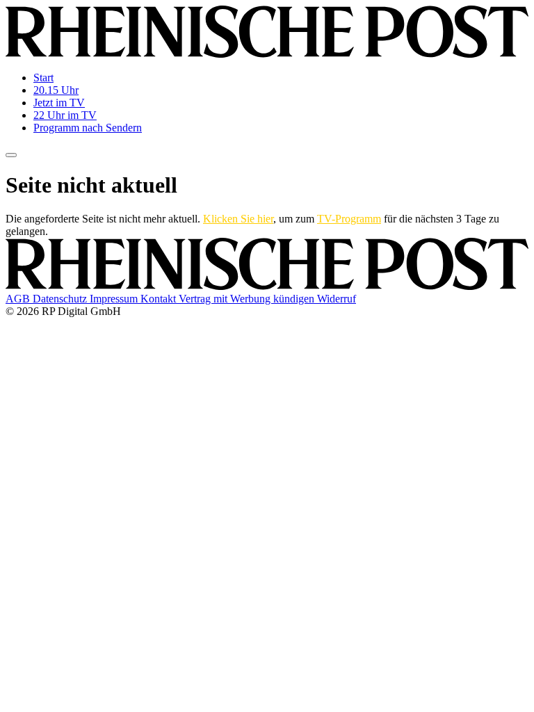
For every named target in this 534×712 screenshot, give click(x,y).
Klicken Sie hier (238, 219)
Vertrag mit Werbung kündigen (248, 299)
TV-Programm (349, 219)
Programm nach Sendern (87, 128)
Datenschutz (61, 299)
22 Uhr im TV (65, 115)
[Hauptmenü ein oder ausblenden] (11, 155)
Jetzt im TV (59, 102)
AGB (19, 299)
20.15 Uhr (56, 90)
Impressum (115, 299)
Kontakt (159, 299)
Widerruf (336, 299)
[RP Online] (267, 54)
